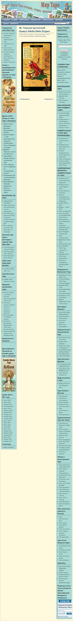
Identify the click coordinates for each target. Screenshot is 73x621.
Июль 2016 (7, 423)
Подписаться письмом (63, 616)
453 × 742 (46, 34)
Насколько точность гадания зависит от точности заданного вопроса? (9, 308)
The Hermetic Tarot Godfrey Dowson (65, 351)
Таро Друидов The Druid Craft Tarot (64, 365)
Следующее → (49, 99)
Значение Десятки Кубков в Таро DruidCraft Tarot (9, 333)
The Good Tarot (64, 537)
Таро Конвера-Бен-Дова (63, 101)
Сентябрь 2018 (8, 406)
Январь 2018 (8, 412)
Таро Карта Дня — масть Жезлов (9, 252)
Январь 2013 (8, 435)
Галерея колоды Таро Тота (9, 270)
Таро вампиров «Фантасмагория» (64, 490)
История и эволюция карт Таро (8, 39)
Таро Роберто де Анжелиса (64, 192)
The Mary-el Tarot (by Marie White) (64, 449)
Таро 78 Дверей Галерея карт (64, 233)
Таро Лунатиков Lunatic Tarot (64, 317)
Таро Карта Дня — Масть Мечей (9, 257)
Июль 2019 (7, 402)
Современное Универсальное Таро (64, 140)
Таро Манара (63, 396)
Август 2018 (7, 408)
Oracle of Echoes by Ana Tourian (64, 575)
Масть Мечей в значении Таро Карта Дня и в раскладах (8, 228)
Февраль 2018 (8, 410)
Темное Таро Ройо (65, 445)
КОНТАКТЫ (14, 23)
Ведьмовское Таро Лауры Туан (65, 276)
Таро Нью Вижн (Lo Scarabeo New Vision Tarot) (64, 163)
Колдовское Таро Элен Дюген (64, 296)
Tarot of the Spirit (64, 356)
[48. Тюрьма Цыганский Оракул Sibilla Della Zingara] (36, 66)
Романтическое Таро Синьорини (64, 405)
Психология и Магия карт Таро (9, 49)
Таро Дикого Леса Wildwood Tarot (64, 370)
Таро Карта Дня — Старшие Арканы (9, 248)
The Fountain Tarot (65, 244)
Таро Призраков (64, 487)
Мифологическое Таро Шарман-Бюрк (64, 385)
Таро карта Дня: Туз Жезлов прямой (9, 317)
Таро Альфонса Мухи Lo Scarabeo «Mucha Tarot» (64, 431)
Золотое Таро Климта (63, 436)
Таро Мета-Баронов (62, 321)
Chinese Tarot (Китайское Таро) (9, 280)
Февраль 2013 (8, 433)
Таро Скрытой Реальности (63, 374)
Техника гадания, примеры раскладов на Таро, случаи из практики (9, 56)
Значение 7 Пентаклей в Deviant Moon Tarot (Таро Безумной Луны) (9, 325)
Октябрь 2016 (8, 419)
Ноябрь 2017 (8, 414)
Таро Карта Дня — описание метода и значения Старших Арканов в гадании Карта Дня (9, 218)
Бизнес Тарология (9, 62)
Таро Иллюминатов (63, 237)
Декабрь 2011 (8, 441)
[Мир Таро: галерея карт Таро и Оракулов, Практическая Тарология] (36, 9)
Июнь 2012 (7, 437)
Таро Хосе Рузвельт (62, 453)
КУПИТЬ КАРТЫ (48, 20)
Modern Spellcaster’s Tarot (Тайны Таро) (64, 301)
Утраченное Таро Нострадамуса (64, 347)
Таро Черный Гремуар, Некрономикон (63, 471)
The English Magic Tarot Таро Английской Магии (64, 291)
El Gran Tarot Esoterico (63, 343)
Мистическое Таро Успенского (65, 338)
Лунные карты (63, 572)
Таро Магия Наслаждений (63, 399)
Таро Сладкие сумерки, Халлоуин (63, 533)
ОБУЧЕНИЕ (59, 20)
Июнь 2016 (7, 425)
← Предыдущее (24, 99)
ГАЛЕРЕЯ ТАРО (36, 20)
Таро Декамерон (64, 414)
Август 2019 (7, 400)
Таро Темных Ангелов (63, 498)
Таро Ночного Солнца (63, 494)
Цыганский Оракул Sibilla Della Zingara (35, 36)
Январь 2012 (8, 439)
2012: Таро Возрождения (63, 325)
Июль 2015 (7, 427)
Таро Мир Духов (64, 501)
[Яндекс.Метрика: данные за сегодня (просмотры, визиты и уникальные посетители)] (8, 447)
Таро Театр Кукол (64, 529)
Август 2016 (7, 421)
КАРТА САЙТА (24, 20)
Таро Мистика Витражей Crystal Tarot (64, 425)
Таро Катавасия (64, 560)
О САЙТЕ (14, 20)
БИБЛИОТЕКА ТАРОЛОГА (8, 202)
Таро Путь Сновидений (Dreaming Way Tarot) (63, 263)
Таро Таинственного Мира (63, 410)
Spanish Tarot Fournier (63, 97)
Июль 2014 (7, 429)
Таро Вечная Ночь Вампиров (64, 476)
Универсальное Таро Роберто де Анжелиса (64, 146)
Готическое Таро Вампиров (64, 480)
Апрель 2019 (8, 404)
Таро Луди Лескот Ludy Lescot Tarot (64, 466)
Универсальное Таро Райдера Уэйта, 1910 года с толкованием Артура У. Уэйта (65, 123)
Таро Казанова (63, 402)
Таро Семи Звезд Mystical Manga (64, 313)
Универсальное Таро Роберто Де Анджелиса (64, 180)
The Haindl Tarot (64, 354)
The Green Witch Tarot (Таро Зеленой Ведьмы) (64, 281)
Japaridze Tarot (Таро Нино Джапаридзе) (63, 256)
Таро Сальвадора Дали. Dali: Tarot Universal (64, 441)
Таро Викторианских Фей (63, 519)
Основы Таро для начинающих (9, 34)
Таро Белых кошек (65, 550)
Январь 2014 (8, 431)
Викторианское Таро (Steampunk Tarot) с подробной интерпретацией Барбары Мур (64, 224)
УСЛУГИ (5, 23)
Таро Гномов (63, 523)
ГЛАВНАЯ (6, 20)
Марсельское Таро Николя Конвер (65, 93)
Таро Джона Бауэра (62, 526)
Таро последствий (64, 159)
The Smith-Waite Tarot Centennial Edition (64, 115)
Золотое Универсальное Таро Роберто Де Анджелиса (64, 154)
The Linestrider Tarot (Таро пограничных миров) (63, 249)
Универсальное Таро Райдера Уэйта (64, 187)
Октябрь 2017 (8, 416)
